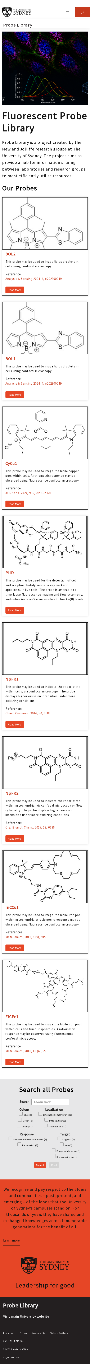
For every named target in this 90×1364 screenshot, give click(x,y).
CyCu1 (11, 463)
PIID (9, 572)
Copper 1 (68, 1139)
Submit (40, 1164)
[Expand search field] (82, 12)
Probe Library (17, 25)
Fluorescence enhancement (30, 1139)
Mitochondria (57, 1126)
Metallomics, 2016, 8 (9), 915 (25, 937)
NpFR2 (12, 793)
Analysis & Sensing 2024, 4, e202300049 (33, 279)
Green (28, 1120)
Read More (15, 290)
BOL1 (10, 358)
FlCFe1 (11, 1016)
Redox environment (69, 1157)
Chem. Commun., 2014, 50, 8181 (27, 713)
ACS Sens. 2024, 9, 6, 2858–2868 (28, 493)
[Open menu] (67, 12)
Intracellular (57, 1120)
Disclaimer (8, 1333)
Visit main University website (26, 1316)
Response (27, 1134)
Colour (24, 1109)
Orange (27, 1126)
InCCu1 (12, 907)
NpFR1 (12, 679)
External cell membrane (57, 1114)
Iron (68, 1145)
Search (24, 1101)
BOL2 (10, 254)
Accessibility (38, 1333)
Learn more (11, 1240)
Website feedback (59, 1333)
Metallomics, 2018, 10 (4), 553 (26, 1051)
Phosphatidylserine (68, 1151)
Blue (28, 1114)
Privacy (23, 1333)
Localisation (54, 1109)
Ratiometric (30, 1145)
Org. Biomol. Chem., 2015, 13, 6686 (30, 827)
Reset (54, 1164)
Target (65, 1134)
